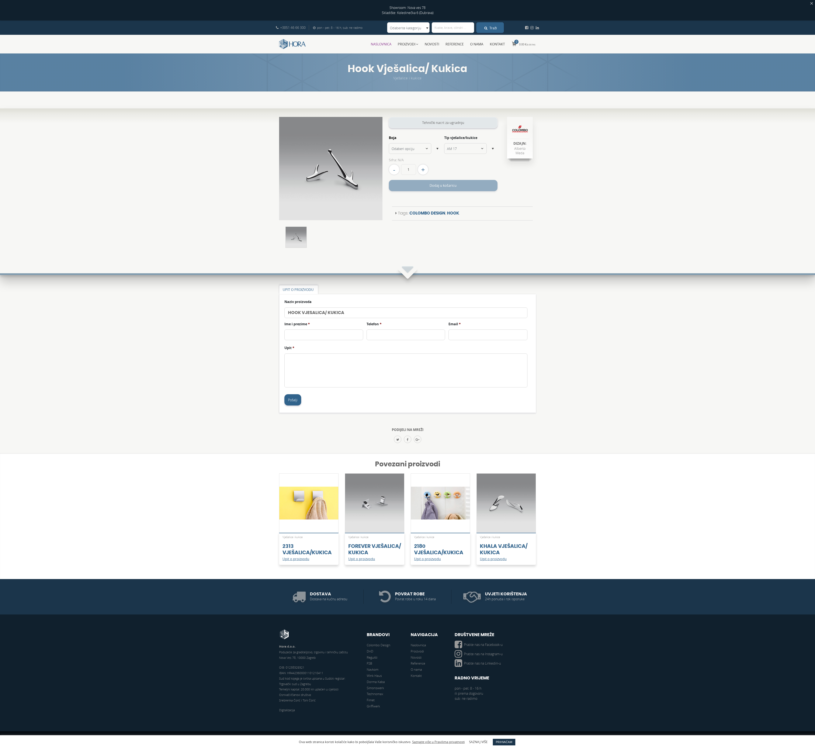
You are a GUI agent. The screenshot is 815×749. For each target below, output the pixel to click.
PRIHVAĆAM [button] (504, 742)
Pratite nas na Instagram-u (483, 654)
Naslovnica (381, 44)
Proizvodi (406, 44)
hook (453, 213)
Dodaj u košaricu (443, 185)
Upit (289, 348)
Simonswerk (375, 688)
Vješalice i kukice (407, 78)
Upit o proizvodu (295, 559)
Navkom (372, 669)
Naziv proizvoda (298, 302)
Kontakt (497, 44)
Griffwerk (373, 706)
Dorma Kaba (376, 682)
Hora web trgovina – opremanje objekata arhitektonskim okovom (292, 44)
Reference (454, 44)
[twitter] (397, 439)
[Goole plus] (417, 439)
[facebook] (407, 439)
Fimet (371, 700)
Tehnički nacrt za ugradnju (443, 122)
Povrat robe (410, 594)
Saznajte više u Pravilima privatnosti (438, 742)
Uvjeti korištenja (506, 594)
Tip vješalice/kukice (460, 137)
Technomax (375, 694)
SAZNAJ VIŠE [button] (478, 742)
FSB (369, 663)
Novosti (432, 44)
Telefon (374, 324)
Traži (493, 28)
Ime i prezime (297, 324)
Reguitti (372, 657)
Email (454, 324)
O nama (476, 44)
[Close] (811, 3)
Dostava (320, 594)
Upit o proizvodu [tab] (298, 289)
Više (308, 505)
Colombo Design (427, 213)
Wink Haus (374, 675)
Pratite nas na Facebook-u (483, 644)
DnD (370, 651)
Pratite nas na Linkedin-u (482, 663)
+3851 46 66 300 (293, 27)
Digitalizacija (287, 710)
